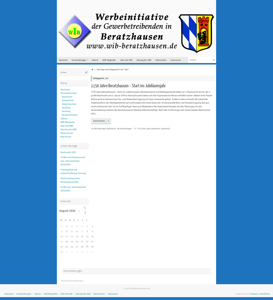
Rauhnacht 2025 (68, 152)
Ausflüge (66, 107)
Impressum (65, 136)
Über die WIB (66, 126)
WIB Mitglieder (67, 122)
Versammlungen (70, 115)
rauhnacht (165, 128)
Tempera (254, 294)
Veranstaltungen (124, 128)
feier (144, 128)
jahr (148, 128)
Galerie (63, 118)
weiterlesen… (100, 121)
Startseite (65, 89)
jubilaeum (155, 128)
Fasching (66, 111)
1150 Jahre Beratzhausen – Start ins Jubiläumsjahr (128, 85)
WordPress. (265, 294)
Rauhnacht (111, 128)
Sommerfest (68, 100)
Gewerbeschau (69, 104)
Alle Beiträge (100, 128)
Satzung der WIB (68, 129)
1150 (139, 128)
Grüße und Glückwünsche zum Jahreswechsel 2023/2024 (72, 161)
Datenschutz (66, 133)
